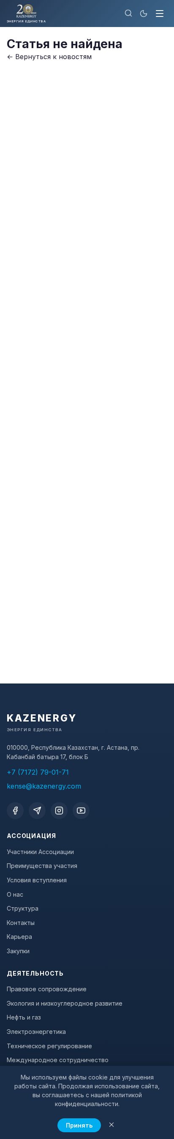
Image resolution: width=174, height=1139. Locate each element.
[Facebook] (15, 810)
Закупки (18, 951)
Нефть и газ (24, 1017)
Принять (79, 1125)
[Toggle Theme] (143, 13)
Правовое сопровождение (47, 989)
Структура (22, 908)
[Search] (128, 13)
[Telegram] (37, 810)
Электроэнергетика (36, 1031)
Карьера (19, 936)
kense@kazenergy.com (44, 786)
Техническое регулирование (49, 1046)
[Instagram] (59, 810)
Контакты (21, 922)
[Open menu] (159, 13)
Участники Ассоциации (40, 851)
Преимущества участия (42, 865)
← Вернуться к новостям (49, 56)
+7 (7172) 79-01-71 (38, 772)
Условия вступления (37, 880)
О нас (15, 894)
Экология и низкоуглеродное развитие (64, 1003)
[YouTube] (81, 810)
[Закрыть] (111, 1125)
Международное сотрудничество (58, 1059)
